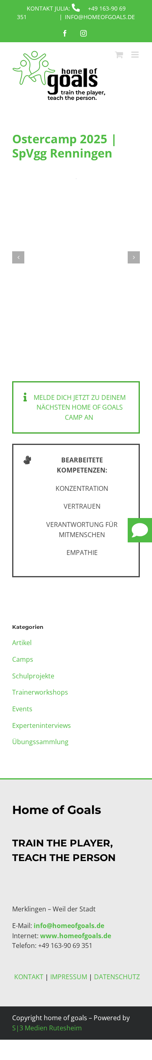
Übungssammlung (40, 741)
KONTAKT (28, 976)
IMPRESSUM (68, 976)
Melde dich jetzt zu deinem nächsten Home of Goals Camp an (80, 407)
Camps (22, 659)
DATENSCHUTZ (117, 976)
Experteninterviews (41, 725)
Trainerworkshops (40, 692)
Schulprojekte (33, 675)
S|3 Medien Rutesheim (47, 1027)
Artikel (22, 642)
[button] (18, 257)
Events (22, 708)
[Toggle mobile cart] (119, 54)
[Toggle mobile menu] (135, 54)
